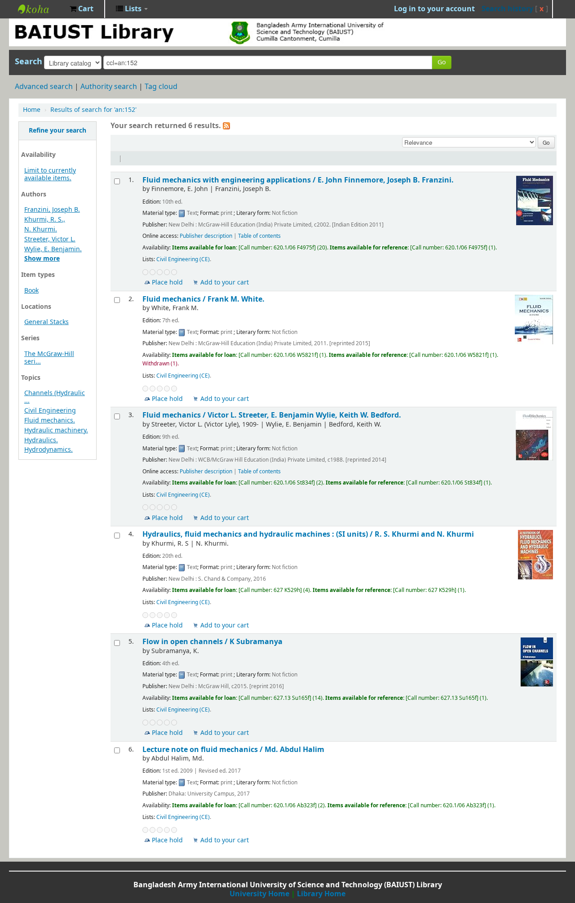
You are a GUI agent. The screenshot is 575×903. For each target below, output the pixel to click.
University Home (259, 894)
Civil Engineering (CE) (183, 259)
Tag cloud (161, 86)
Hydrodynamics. (48, 449)
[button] (81, 9)
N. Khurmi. (40, 229)
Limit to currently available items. (50, 174)
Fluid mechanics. (49, 420)
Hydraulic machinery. (56, 430)
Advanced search (44, 86)
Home (31, 110)
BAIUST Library (40, 9)
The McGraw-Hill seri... (49, 357)
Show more (42, 258)
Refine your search (57, 130)
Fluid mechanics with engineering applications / (298, 180)
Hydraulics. (41, 440)
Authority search (108, 86)
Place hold (167, 282)
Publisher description (206, 236)
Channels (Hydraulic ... (54, 396)
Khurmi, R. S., (44, 219)
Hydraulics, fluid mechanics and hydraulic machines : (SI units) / (308, 534)
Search (28, 61)
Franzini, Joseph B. (52, 209)
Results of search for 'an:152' (93, 110)
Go (442, 62)
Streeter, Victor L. (49, 239)
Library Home (321, 894)
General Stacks (46, 322)
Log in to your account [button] (434, 9)
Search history (507, 9)
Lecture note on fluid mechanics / (233, 749)
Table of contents (259, 236)
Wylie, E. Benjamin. (53, 249)
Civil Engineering (50, 410)
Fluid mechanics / (203, 299)
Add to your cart (224, 282)
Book (31, 290)
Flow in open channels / (212, 641)
